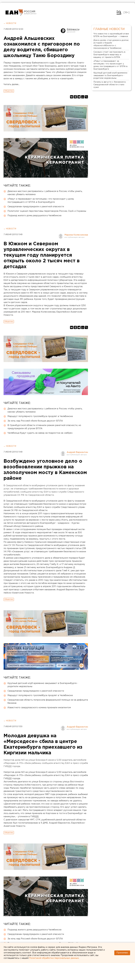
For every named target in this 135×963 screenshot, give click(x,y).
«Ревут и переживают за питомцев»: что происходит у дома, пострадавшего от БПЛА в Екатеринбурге (41, 200)
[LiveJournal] (86, 96)
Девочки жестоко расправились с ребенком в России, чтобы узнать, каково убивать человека (45, 192)
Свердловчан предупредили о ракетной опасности (36, 207)
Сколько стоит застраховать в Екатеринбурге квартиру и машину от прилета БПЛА (109, 54)
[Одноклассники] (75, 96)
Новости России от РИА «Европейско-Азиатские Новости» (14, 12)
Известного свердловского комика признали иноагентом (39, 708)
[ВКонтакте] (71, 96)
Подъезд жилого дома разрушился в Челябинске (34, 216)
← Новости (10, 23)
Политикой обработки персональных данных (54, 958)
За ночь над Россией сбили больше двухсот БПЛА (35, 421)
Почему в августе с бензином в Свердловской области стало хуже (109, 84)
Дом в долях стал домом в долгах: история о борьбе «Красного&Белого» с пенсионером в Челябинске (111, 44)
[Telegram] (79, 96)
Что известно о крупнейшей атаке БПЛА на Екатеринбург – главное (111, 35)
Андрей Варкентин (77, 452)
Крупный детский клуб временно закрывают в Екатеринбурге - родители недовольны (43, 684)
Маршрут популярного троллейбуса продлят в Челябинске (40, 416)
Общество (8, 91)
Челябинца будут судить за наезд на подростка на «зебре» (40, 433)
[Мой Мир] (82, 96)
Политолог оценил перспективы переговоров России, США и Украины (47, 211)
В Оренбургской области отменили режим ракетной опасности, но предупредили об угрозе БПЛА (44, 427)
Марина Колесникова (76, 235)
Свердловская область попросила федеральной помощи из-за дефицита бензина (48, 701)
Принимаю (122, 953)
